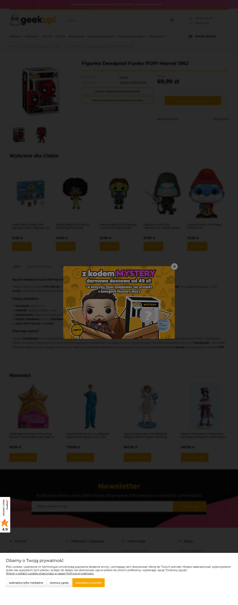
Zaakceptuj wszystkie (88, 582)
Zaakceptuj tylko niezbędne (26, 582)
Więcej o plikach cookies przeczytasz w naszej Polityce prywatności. (50, 573)
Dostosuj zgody (59, 582)
